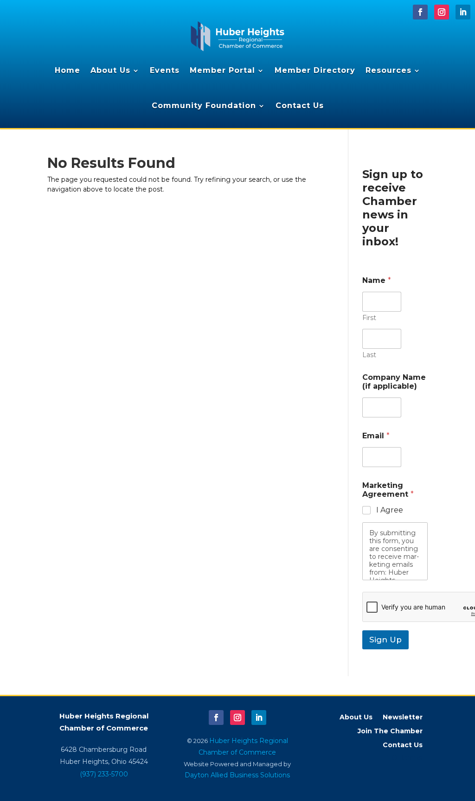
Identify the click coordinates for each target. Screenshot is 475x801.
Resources (388, 70)
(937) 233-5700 (104, 774)
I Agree (389, 510)
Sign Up (385, 639)
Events (165, 70)
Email (376, 435)
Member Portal (222, 70)
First (369, 318)
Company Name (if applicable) (394, 382)
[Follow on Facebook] (420, 12)
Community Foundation (204, 105)
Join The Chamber (390, 731)
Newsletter (403, 717)
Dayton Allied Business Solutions (237, 775)
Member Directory (315, 70)
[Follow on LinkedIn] (463, 12)
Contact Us (300, 105)
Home (67, 70)
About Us (110, 70)
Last (369, 355)
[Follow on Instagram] (441, 12)
